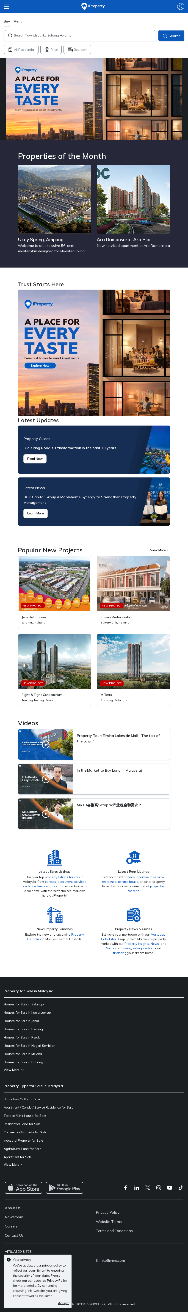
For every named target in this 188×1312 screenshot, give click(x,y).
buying (126, 948)
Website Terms (109, 1221)
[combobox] (85, 36)
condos (50, 882)
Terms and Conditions (114, 1230)
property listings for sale (62, 877)
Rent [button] (18, 21)
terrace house (47, 886)
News (155, 944)
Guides (111, 948)
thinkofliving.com (110, 1260)
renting (148, 948)
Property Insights (136, 944)
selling (137, 948)
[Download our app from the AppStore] (23, 1188)
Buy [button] (7, 21)
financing (120, 953)
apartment (65, 882)
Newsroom (14, 1217)
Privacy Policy (108, 1212)
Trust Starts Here (94, 353)
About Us (13, 1207)
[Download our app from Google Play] (64, 1188)
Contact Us (14, 1235)
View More (158, 550)
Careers (11, 1226)
